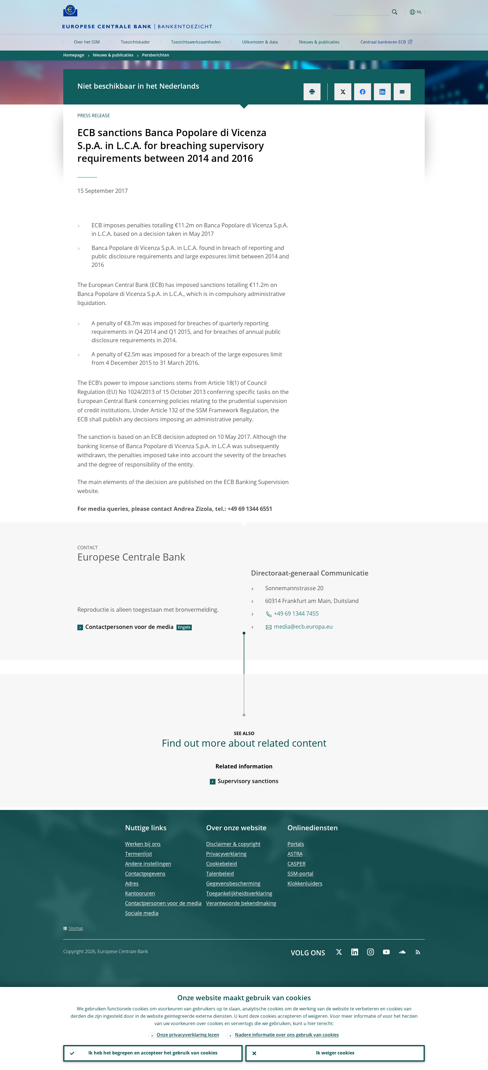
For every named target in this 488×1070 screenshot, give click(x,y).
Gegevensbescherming (233, 883)
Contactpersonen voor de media (129, 627)
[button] (405, 12)
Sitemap (76, 928)
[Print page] (312, 91)
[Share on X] (342, 91)
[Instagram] (370, 952)
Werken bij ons (143, 844)
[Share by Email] (402, 91)
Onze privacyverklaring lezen (188, 1035)
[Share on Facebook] (362, 91)
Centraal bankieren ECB (383, 42)
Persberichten (155, 55)
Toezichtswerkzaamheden (196, 42)
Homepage (73, 55)
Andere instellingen (148, 864)
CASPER (296, 864)
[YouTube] (386, 952)
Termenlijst (138, 854)
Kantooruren (140, 893)
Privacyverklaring (226, 854)
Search (394, 12)
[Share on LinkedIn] (382, 91)
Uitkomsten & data (260, 42)
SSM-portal (300, 874)
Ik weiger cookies (335, 1053)
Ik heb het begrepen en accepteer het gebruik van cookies (152, 1053)
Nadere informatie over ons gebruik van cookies (287, 1035)
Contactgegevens (145, 874)
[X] (339, 952)
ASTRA (294, 854)
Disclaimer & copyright (233, 844)
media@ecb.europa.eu (303, 627)
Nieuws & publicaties (319, 42)
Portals (295, 844)
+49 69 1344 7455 (296, 614)
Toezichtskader (135, 42)
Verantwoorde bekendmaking (241, 903)
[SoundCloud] (402, 952)
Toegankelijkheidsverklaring (239, 893)
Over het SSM (87, 42)
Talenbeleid (220, 874)
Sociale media (141, 913)
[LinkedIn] (354, 952)
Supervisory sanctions (248, 781)
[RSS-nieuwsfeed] (418, 952)
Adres (132, 883)
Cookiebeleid (221, 864)
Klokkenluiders (305, 883)
